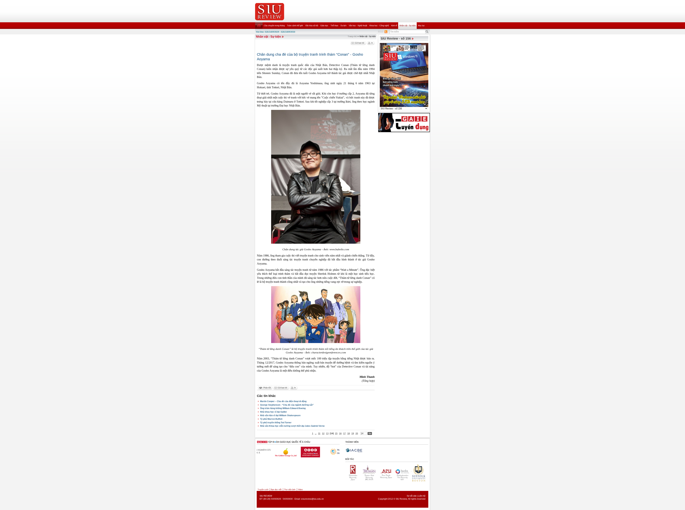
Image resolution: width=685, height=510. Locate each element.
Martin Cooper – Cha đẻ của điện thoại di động (283, 401)
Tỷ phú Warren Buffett (271, 419)
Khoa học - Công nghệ (379, 25)
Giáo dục (324, 25)
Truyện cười (263, 489)
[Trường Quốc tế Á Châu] (325, 451)
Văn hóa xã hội (311, 25)
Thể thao (334, 25)
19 (352, 433)
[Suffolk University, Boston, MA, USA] (387, 473)
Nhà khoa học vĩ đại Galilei (273, 412)
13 (327, 433)
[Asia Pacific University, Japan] (354, 473)
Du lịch (343, 25)
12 (323, 433)
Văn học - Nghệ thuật (358, 25)
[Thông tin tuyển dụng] (404, 122)
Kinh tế (394, 25)
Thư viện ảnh (289, 489)
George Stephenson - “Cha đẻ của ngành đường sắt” (287, 405)
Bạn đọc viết (276, 489)
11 (319, 433)
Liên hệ (421, 496)
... (315, 433)
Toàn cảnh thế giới (295, 25)
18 (348, 433)
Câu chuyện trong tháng (274, 25)
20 (357, 433)
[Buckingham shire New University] (371, 473)
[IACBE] (353, 450)
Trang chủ (352, 36)
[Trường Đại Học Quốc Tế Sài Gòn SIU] (297, 451)
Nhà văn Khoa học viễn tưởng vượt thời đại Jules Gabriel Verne (292, 426)
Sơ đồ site (412, 496)
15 (336, 433)
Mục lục (421, 25)
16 (340, 433)
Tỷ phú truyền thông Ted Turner (275, 422)
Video (300, 489)
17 (344, 433)
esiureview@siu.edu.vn (312, 499)
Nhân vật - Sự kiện (407, 25)
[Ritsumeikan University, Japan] (403, 473)
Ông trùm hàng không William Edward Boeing (283, 408)
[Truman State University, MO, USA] (420, 473)
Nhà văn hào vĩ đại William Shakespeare (280, 415)
